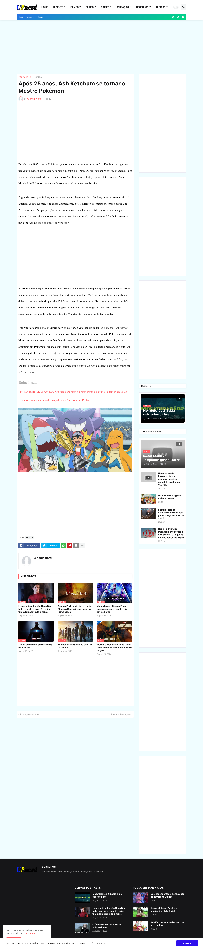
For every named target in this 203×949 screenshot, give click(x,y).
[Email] (76, 545)
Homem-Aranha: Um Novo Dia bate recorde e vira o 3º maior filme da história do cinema (34, 609)
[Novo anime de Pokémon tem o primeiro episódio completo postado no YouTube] (148, 477)
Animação (122, 7)
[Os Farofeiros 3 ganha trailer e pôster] (148, 499)
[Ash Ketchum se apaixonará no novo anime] (140, 926)
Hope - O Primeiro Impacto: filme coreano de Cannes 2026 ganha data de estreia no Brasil (171, 533)
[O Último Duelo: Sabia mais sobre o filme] (82, 928)
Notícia (38, 77)
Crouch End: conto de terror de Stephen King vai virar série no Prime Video (74, 609)
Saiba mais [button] (98, 943)
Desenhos (142, 7)
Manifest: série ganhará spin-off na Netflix (75, 646)
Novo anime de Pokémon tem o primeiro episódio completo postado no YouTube (169, 479)
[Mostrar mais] (82, 545)
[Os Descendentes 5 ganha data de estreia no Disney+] (140, 897)
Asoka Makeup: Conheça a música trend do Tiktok (165, 909)
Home (44, 7)
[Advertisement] (101, 47)
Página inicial (25, 77)
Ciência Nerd (43, 557)
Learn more (30, 933)
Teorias (160, 7)
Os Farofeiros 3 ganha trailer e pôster (170, 497)
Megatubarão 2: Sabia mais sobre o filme (107, 895)
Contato (41, 17)
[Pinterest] (69, 545)
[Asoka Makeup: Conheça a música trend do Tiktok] (140, 912)
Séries (90, 7)
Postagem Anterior (29, 714)
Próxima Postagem (121, 714)
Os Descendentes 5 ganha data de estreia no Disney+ (167, 895)
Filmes (74, 7)
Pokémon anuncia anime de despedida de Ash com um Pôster (53, 400)
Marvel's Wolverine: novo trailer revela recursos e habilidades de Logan (114, 647)
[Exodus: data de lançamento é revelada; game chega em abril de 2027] (148, 513)
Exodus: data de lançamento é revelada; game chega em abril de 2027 (171, 514)
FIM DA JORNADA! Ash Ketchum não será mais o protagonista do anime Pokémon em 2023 (72, 391)
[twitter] (178, 17)
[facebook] (173, 17)
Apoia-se (31, 17)
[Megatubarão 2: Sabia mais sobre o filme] (82, 897)
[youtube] (183, 17)
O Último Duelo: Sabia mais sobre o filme (106, 926)
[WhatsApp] (63, 545)
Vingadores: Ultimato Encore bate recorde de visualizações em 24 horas (113, 609)
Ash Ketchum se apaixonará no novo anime (167, 924)
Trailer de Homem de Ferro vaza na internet (35, 646)
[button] (176, 7)
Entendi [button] (187, 943)
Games (105, 7)
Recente (58, 7)
